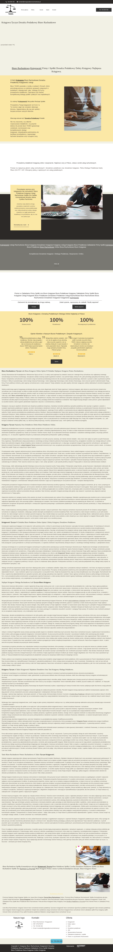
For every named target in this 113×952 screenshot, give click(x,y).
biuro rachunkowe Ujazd (71, 908)
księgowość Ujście (93, 908)
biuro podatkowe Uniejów (29, 910)
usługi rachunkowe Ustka (53, 910)
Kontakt (54, 9)
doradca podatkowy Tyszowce (47, 908)
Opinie (47, 9)
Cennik (41, 9)
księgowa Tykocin (23, 908)
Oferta (32, 9)
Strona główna (24, 9)
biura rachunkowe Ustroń (77, 910)
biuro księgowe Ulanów (9, 910)
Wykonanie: (70, 946)
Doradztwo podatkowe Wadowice (36, 912)
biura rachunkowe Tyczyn (63, 912)
